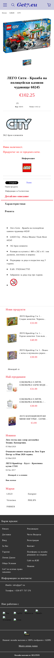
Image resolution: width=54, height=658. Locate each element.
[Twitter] (11, 596)
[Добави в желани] (47, 145)
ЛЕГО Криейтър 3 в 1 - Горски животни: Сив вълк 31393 (32, 335)
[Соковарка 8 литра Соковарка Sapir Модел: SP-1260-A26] (12, 387)
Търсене (6, 552)
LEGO (12, 13)
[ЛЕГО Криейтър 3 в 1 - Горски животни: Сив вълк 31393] (12, 338)
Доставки (6, 534)
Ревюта (9, 211)
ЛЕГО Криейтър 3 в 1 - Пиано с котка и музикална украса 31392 (33, 352)
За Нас (5, 546)
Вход (4, 540)
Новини (30, 566)
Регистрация (33, 540)
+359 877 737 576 (23, 591)
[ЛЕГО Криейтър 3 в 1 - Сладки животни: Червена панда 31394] (12, 321)
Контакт (31, 546)
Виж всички (11, 480)
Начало (4, 13)
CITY (19, 13)
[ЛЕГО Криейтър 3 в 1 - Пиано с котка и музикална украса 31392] (12, 355)
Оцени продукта (11, 187)
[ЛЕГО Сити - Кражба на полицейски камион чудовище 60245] (27, 54)
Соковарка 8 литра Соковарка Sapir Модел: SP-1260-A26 (33, 383)
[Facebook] (5, 596)
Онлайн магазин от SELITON (27, 655)
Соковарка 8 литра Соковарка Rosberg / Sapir (31, 401)
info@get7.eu (19, 585)
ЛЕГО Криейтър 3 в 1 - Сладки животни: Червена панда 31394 (31, 318)
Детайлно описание (17, 196)
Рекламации (32, 529)
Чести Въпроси (34, 534)
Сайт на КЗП (33, 560)
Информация (28, 158)
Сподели (13, 183)
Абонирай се (14, 369)
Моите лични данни (28, 646)
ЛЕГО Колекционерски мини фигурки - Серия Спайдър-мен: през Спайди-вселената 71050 (33, 418)
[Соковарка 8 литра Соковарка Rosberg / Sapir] (12, 404)
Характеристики (15, 203)
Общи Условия (9, 563)
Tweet (29, 183)
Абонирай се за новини (17, 475)
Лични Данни (8, 558)
